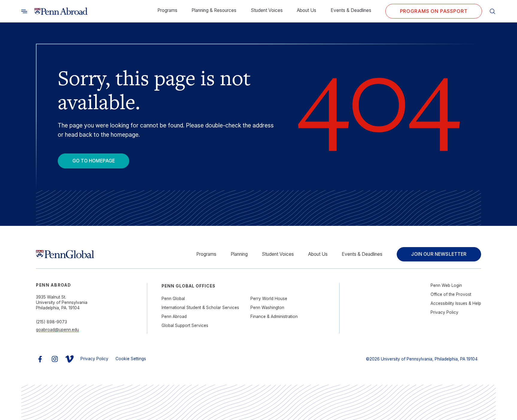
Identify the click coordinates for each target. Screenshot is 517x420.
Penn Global (173, 298)
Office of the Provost (451, 294)
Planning (239, 254)
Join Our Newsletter (438, 254)
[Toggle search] (24, 11)
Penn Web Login (446, 285)
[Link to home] (61, 11)
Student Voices (267, 10)
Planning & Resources (213, 10)
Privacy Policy (444, 312)
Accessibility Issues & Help (456, 303)
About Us (306, 10)
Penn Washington (267, 307)
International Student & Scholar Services (200, 307)
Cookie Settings (130, 358)
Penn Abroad (174, 316)
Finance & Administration (274, 316)
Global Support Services (185, 325)
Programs (167, 10)
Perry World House (268, 298)
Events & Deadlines (351, 10)
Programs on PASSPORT (434, 11)
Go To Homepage (93, 161)
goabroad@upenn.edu (57, 329)
